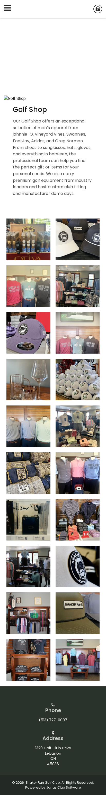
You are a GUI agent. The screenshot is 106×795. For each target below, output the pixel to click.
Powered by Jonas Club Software (53, 787)
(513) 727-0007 (53, 720)
